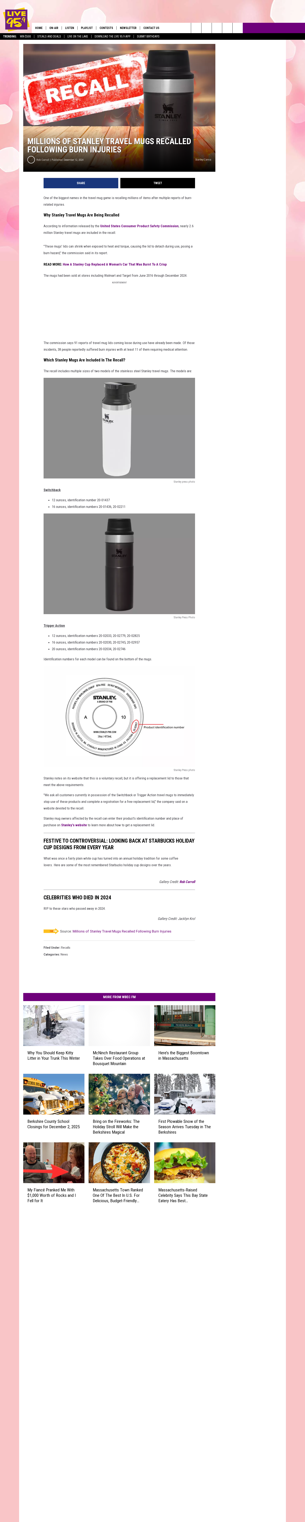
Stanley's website (74, 825)
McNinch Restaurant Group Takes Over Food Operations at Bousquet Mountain (119, 1058)
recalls (65, 947)
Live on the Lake (77, 36)
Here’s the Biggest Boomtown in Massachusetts (183, 1055)
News (64, 954)
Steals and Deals (49, 36)
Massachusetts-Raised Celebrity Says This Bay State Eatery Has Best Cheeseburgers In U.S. (183, 1195)
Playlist (87, 28)
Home (39, 28)
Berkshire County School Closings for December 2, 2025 (53, 1124)
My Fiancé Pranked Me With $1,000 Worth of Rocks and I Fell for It (51, 1195)
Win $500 (25, 36)
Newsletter (128, 28)
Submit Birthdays (148, 36)
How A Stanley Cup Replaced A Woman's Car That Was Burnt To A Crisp (115, 264)
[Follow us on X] (227, 28)
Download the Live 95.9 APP (113, 36)
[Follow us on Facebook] (217, 28)
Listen (69, 28)
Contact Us (151, 28)
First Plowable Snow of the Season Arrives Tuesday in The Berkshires (184, 1127)
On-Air (53, 28)
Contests (106, 28)
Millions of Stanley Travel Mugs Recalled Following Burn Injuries (122, 931)
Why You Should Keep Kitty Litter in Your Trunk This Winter (53, 1055)
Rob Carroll (43, 159)
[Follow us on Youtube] (238, 28)
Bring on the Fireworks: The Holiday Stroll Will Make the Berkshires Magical (116, 1127)
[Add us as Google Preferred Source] (206, 28)
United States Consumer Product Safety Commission (139, 226)
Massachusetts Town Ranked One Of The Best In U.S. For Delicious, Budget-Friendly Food (118, 1195)
